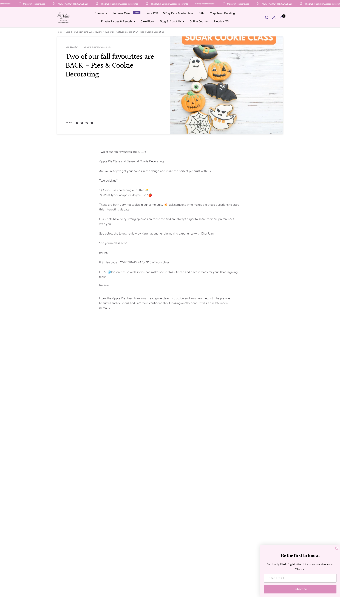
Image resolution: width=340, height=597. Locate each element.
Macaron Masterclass (29, 3)
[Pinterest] (87, 123)
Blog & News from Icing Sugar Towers (84, 31)
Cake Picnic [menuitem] (147, 21)
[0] (280, 17)
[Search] (266, 17)
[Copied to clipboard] (92, 123)
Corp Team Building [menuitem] (222, 13)
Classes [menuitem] (99, 13)
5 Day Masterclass (200, 3)
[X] (82, 123)
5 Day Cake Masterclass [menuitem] (178, 13)
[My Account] (273, 17)
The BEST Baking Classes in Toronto (114, 3)
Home (59, 31)
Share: (69, 123)
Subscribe (300, 589)
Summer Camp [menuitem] (121, 13)
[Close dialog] (337, 548)
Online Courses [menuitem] (199, 21)
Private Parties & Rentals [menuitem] (116, 21)
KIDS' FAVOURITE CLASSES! (68, 3)
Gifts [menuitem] (202, 13)
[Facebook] (77, 123)
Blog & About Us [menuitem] (171, 21)
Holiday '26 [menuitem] (221, 21)
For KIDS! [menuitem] (152, 13)
